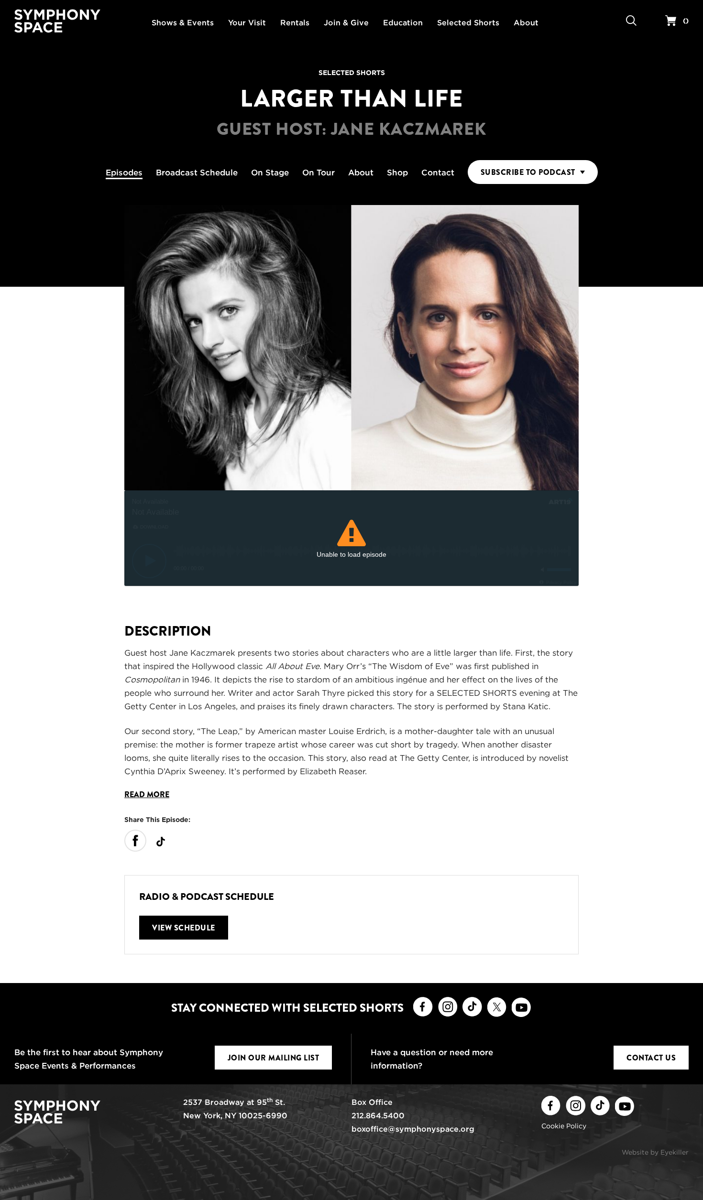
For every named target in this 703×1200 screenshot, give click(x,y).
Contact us (651, 1057)
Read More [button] (146, 794)
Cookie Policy (563, 1126)
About (360, 172)
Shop (397, 172)
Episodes (124, 172)
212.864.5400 (378, 1115)
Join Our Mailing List (273, 1057)
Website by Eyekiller (655, 1152)
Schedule (197, 172)
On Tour (318, 172)
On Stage (270, 172)
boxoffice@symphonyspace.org (413, 1129)
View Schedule (183, 927)
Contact (437, 172)
